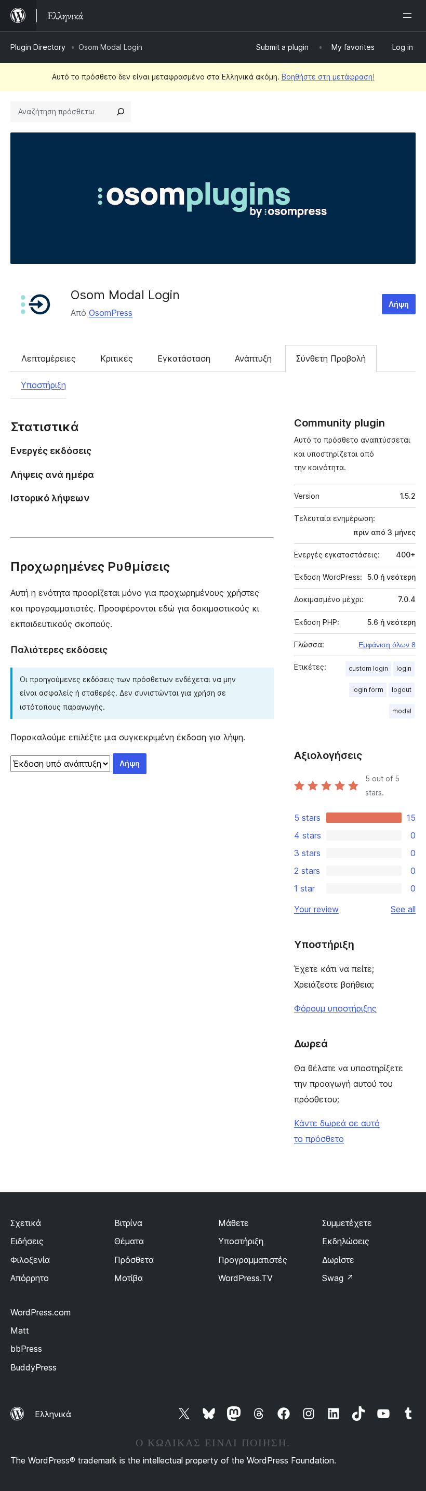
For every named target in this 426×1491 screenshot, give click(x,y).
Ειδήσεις (27, 1241)
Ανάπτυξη (253, 358)
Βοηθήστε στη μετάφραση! (328, 76)
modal (401, 711)
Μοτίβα (128, 1278)
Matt (19, 1330)
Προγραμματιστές (252, 1260)
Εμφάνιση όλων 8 (387, 645)
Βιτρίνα (128, 1223)
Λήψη (399, 304)
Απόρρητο (29, 1278)
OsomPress (110, 313)
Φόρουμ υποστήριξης (335, 1008)
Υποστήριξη (43, 385)
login (403, 668)
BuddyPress (33, 1367)
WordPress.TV (245, 1278)
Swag (338, 1278)
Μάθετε (233, 1223)
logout (401, 690)
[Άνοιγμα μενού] (409, 15)
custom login (368, 668)
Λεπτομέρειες (48, 358)
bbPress (26, 1348)
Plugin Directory (37, 47)
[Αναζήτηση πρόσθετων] (120, 111)
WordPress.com (40, 1312)
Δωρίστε (338, 1260)
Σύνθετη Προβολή (331, 358)
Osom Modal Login (125, 294)
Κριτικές (116, 358)
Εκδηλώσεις (345, 1241)
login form (367, 690)
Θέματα (129, 1241)
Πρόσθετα (134, 1260)
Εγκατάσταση (183, 358)
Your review (316, 909)
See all (403, 909)
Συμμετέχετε (347, 1223)
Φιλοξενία (30, 1260)
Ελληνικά (53, 1414)
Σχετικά (25, 1223)
